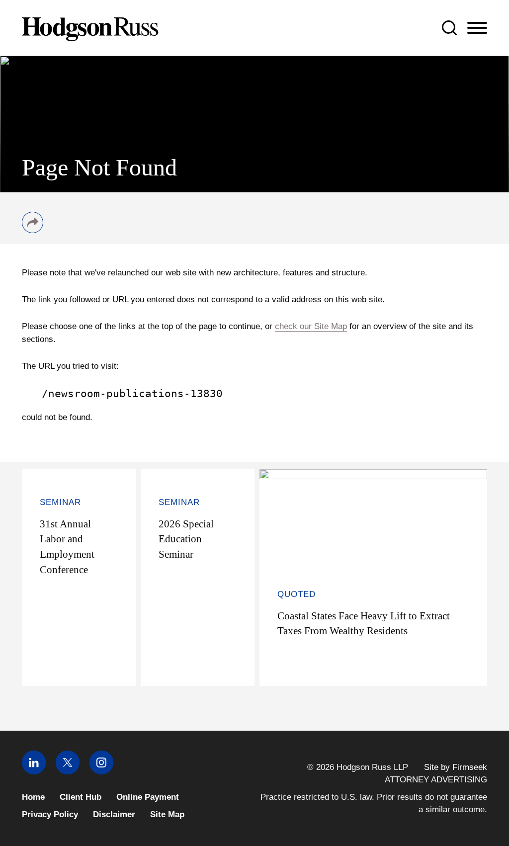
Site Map (167, 814)
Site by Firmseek (455, 767)
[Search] (449, 27)
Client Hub (80, 797)
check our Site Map (311, 326)
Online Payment (147, 797)
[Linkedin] (34, 771)
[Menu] (477, 28)
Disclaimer (114, 814)
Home (33, 797)
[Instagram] (101, 771)
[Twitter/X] (68, 771)
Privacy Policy (50, 814)
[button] (32, 230)
